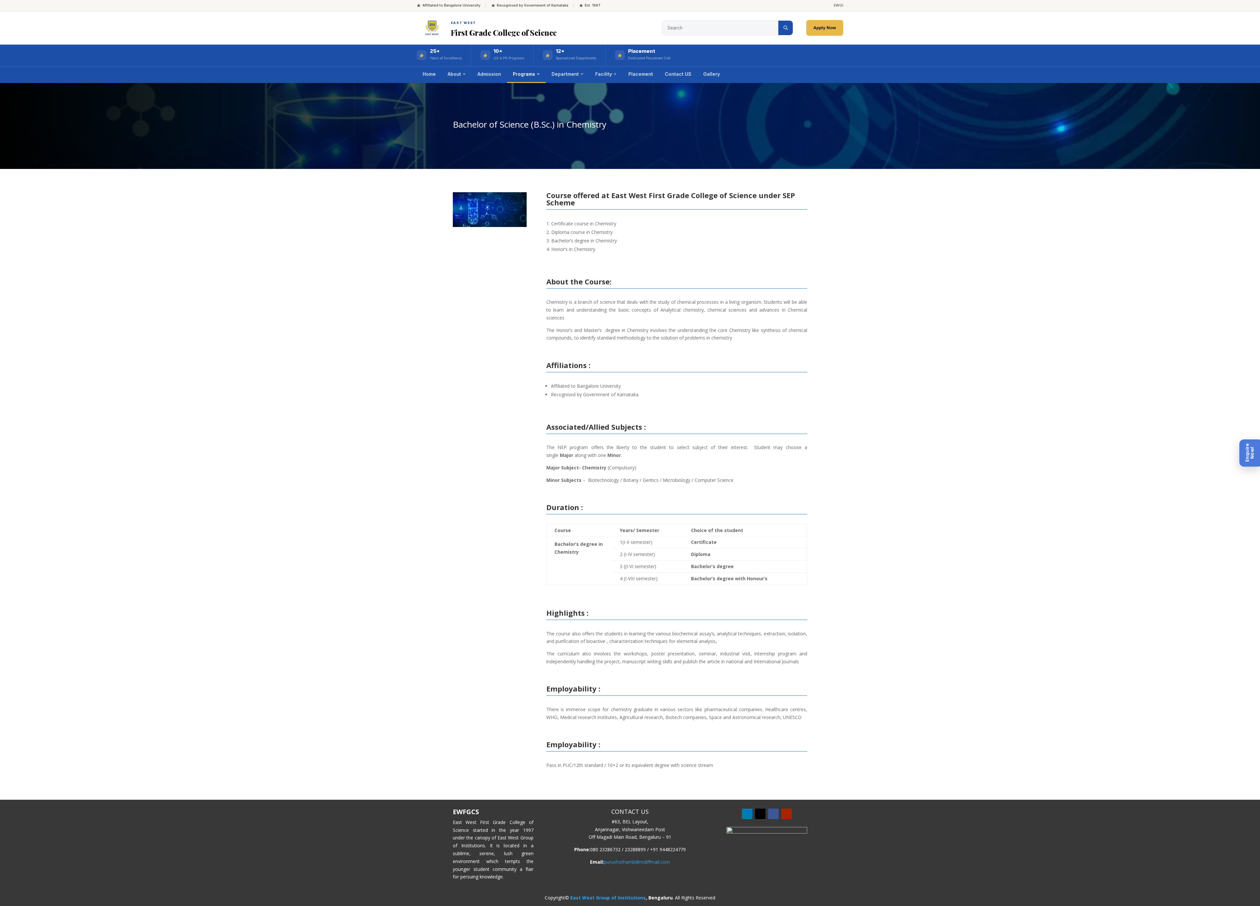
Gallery (711, 74)
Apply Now (824, 27)
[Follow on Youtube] (786, 814)
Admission (489, 74)
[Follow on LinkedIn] (747, 814)
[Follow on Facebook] (773, 814)
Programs (524, 74)
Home (429, 74)
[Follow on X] (760, 814)
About (454, 74)
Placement (640, 74)
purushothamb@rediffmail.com (637, 862)
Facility (603, 74)
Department (565, 74)
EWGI (838, 5)
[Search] (785, 28)
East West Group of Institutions (608, 898)
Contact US (678, 74)
